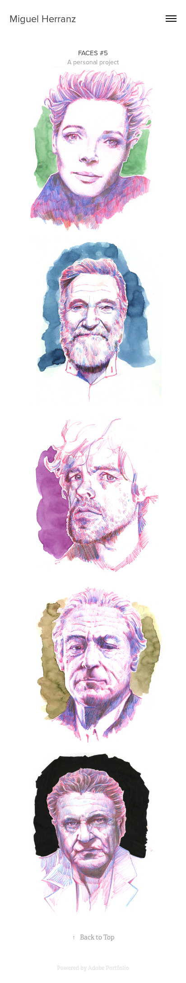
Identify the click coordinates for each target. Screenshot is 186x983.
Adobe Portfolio (108, 968)
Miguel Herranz (42, 18)
